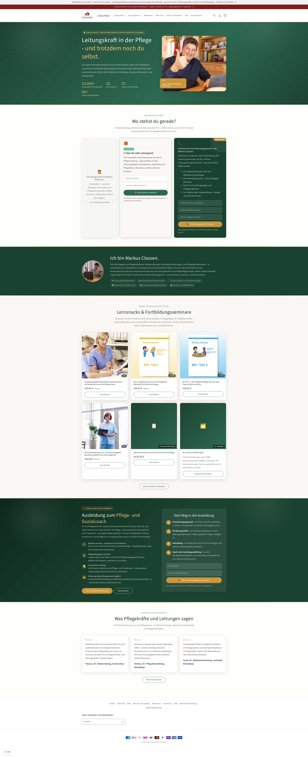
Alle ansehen (154, 462)
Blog (129, 703)
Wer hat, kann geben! (141, 703)
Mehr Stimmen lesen (154, 679)
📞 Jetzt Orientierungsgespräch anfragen (194, 580)
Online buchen (123, 591)
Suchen (112, 703)
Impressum (167, 703)
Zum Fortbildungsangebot (99, 202)
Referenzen (156, 703)
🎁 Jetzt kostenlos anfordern (146, 192)
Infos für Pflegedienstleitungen (97, 591)
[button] (104, 15)
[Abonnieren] (122, 722)
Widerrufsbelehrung (154, 708)
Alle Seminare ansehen (203, 474)
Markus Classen (150, 742)
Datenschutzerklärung (188, 703)
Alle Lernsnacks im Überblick (154, 486)
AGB (175, 703)
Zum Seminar (105, 394)
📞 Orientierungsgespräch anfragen (200, 224)
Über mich (121, 703)
